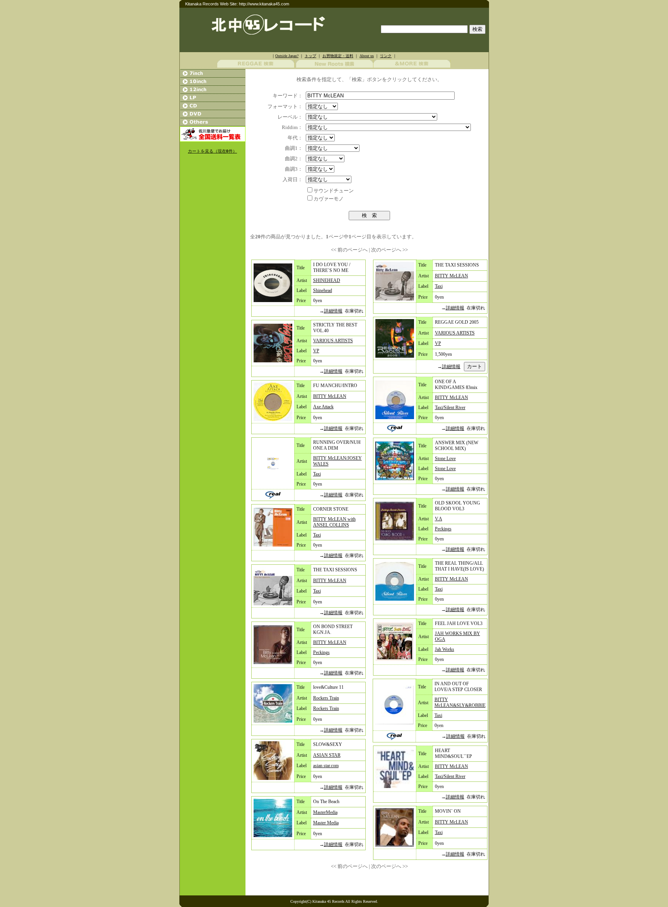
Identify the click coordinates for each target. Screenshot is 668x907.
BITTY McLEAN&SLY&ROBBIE (460, 702)
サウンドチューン (334, 191)
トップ (310, 56)
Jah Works (444, 649)
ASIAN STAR (327, 755)
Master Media (326, 822)
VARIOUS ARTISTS (333, 340)
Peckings (321, 652)
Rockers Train (326, 698)
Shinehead (322, 290)
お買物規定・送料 (337, 56)
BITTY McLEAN (329, 396)
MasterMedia (325, 812)
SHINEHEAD (326, 280)
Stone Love (445, 458)
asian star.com (326, 765)
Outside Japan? (286, 56)
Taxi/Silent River (450, 407)
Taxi (317, 474)
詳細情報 (333, 311)
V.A (438, 518)
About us (367, 56)
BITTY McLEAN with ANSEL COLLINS (334, 522)
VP (316, 350)
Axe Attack (323, 406)
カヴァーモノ (329, 199)
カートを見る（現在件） (212, 151)
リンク (386, 56)
